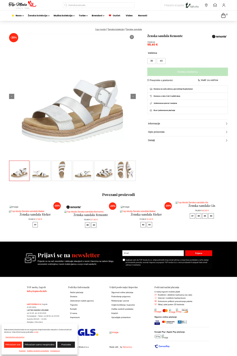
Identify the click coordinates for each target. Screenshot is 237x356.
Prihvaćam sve (13, 344)
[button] (224, 16)
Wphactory (127, 347)
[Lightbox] (132, 37)
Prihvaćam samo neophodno (39, 344)
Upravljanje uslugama (14, 337)
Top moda (100, 29)
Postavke (66, 344)
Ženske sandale (134, 29)
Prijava (198, 253)
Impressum (55, 351)
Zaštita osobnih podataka (38, 351)
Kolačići (22, 351)
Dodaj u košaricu (187, 72)
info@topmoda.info (37, 291)
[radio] (152, 61)
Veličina (152, 53)
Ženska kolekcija (116, 29)
